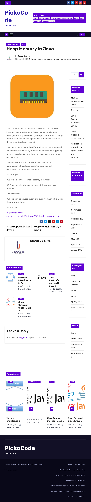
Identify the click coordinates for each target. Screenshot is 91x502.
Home (70, 464)
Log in (73, 333)
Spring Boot (76, 301)
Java (23, 44)
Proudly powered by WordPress (17, 464)
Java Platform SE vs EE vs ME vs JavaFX (70, 475)
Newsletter (80, 486)
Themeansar (12, 470)
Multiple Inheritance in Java (24, 280)
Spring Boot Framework (76, 496)
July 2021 (75, 233)
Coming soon (79, 464)
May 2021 (75, 239)
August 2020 (76, 250)
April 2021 (75, 244)
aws (81, 18)
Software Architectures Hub (74, 491)
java (35, 18)
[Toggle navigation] (11, 34)
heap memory (44, 18)
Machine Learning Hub (59, 486)
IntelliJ (74, 290)
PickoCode (20, 448)
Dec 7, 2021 (23, 286)
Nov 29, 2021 (54, 289)
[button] (77, 34)
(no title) (75, 110)
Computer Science (13, 44)
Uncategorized (34, 382)
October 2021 (77, 219)
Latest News (80, 480)
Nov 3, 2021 (23, 313)
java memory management (62, 18)
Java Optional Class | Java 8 (24, 306)
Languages (69, 480)
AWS (73, 275)
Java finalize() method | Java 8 (54, 281)
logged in (23, 337)
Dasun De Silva (24, 56)
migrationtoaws (49, 21)
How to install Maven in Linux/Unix (72, 470)
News (72, 486)
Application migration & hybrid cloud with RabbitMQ (77, 150)
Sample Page (56, 491)
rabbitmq (37, 21)
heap (76, 18)
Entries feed (76, 338)
